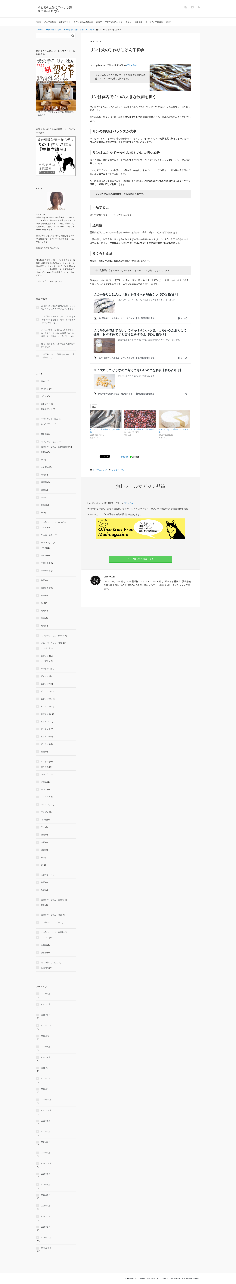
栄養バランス (46, 875)
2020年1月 (45, 1227)
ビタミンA (45, 684)
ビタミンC (45, 721)
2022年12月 (46, 1025)
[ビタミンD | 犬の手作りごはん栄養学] (106, 419)
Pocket (124, 457)
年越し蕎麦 (46, 563)
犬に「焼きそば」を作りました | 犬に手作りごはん (58, 345)
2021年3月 (45, 1131)
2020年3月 (45, 1216)
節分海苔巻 (46, 570)
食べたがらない (47, 424)
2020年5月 (45, 1195)
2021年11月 (46, 1110)
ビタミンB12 (46, 699)
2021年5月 (45, 1121)
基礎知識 (45, 968)
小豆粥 (44, 555)
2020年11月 (46, 1163)
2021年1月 (45, 1153)
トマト (44, 527)
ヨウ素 (44, 820)
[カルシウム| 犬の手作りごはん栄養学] (174, 419)
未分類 (44, 434)
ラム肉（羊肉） (47, 535)
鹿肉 (43, 618)
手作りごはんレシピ (113, 22)
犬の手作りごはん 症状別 (52, 932)
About (43, 381)
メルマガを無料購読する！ (140, 559)
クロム (44, 782)
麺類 (43, 626)
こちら (56, 248)
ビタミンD (45, 729)
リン (104, 470)
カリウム (45, 767)
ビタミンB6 (46, 714)
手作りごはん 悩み (49, 419)
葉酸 (43, 752)
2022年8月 (45, 1057)
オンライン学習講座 (154, 22)
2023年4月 (45, 994)
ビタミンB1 (46, 691)
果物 (43, 475)
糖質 (43, 882)
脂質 (43, 890)
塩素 (43, 842)
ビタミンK (45, 744)
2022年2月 (45, 1078)
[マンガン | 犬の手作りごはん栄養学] (140, 419)
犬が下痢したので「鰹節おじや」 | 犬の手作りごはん (58, 355)
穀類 (43, 490)
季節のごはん (46, 542)
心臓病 (44, 945)
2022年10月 (46, 1036)
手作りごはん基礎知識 (83, 22)
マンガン (45, 812)
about (168, 22)
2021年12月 (46, 1100)
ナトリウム (46, 797)
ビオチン (45, 676)
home (38, 22)
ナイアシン (46, 661)
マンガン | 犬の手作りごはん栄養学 (139, 429)
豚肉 (43, 595)
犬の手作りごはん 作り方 (52, 635)
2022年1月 (45, 1089)
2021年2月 (45, 1142)
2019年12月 (46, 1237)
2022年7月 (45, 1068)
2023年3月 (45, 1004)
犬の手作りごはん (48, 441)
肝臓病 (44, 952)
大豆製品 (45, 467)
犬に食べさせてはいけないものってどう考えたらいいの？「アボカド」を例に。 (58, 307)
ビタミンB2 (46, 706)
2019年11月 (46, 1248)
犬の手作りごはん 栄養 (51, 643)
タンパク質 (46, 648)
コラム (128, 22)
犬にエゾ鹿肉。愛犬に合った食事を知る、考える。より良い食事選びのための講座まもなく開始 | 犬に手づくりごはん (58, 333)
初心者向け (46, 404)
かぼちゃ (45, 389)
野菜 (43, 505)
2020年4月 (45, 1206)
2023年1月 (45, 1015)
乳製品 (44, 452)
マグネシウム (46, 804)
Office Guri (131, 65)
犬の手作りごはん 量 (50, 922)
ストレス (45, 937)
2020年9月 (45, 1174)
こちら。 (61, 281)
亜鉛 (43, 835)
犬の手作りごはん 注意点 (52, 900)
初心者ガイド (64, 22)
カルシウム (46, 774)
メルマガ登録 (50, 22)
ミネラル (97, 470)
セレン (44, 789)
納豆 (43, 580)
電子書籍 (138, 22)
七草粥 (44, 548)
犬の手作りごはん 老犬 (51, 915)
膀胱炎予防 (46, 588)
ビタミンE (45, 736)
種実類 (44, 482)
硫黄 (43, 850)
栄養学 (99, 22)
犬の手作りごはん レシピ (52, 522)
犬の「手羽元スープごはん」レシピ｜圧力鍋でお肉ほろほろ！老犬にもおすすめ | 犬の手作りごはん (58, 319)
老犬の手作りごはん (49, 962)
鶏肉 (43, 610)
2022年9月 (45, 1047)
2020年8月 (45, 1184)
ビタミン (45, 656)
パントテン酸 (46, 669)
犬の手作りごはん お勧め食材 (54, 447)
